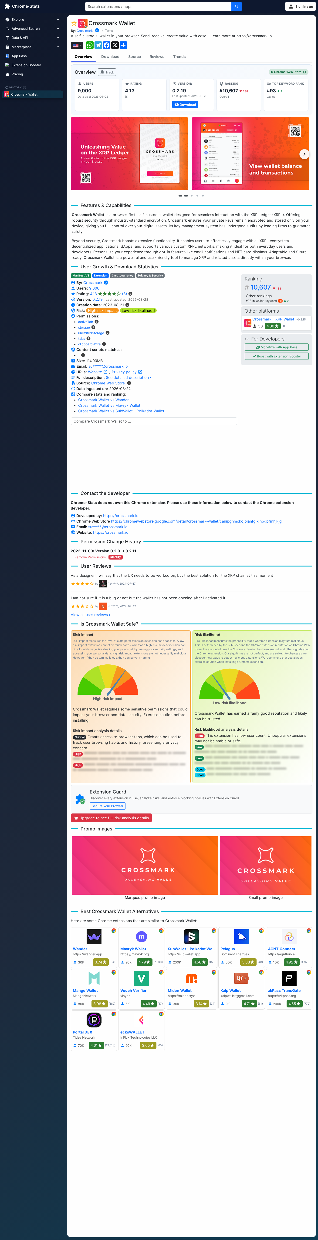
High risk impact (102, 310)
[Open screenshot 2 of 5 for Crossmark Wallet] (250, 153)
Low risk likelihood (138, 310)
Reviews (157, 56)
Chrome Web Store (287, 72)
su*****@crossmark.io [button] (108, 366)
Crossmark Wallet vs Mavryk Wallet (109, 405)
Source (134, 56)
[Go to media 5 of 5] (203, 195)
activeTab (85, 322)
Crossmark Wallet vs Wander (103, 399)
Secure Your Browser (107, 806)
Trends (179, 56)
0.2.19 (97, 299)
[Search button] (236, 6)
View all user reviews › (90, 614)
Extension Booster (26, 65)
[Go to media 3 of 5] (191, 195)
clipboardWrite (89, 344)
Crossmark (85, 31)
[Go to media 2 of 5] (186, 195)
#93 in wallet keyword (264, 301)
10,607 (265, 287)
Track (109, 72)
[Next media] (304, 154)
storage (84, 327)
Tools (109, 31)
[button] (300, 6)
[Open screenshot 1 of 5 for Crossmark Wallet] (129, 153)
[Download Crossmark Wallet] (191, 95)
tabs (81, 338)
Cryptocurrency (122, 275)
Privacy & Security (150, 275)
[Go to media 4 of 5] (197, 195)
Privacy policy (125, 372)
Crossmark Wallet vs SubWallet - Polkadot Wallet (121, 411)
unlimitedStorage (91, 333)
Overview (83, 56)
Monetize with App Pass (278, 347)
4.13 (108, 293)
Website (95, 372)
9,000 (94, 288)
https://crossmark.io (121, 515)
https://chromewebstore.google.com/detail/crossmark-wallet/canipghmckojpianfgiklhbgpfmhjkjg (196, 521)
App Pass (19, 56)
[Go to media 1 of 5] (180, 195)
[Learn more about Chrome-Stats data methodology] (129, 383)
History (18, 87)
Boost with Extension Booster (278, 356)
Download (110, 56)
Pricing (17, 74)
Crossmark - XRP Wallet (273, 319)
